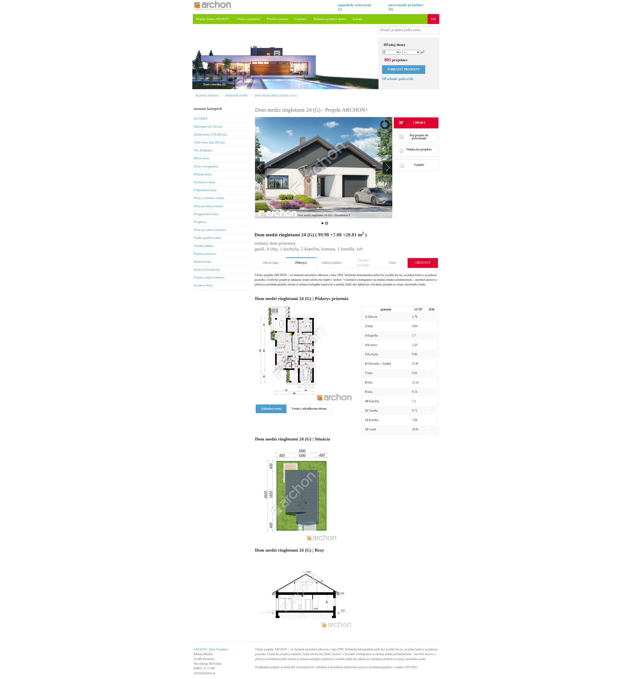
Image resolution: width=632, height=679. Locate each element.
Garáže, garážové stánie (207, 238)
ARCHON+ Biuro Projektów (211, 649)
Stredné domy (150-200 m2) (210, 134)
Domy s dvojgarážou (206, 166)
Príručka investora (277, 19)
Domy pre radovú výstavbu (210, 230)
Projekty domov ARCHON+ (213, 19)
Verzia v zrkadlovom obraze (309, 408)
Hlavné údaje (270, 262)
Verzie (392, 262)
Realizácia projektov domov (330, 19)
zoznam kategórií (208, 109)
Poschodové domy (204, 182)
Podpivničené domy (205, 190)
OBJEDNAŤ (423, 262)
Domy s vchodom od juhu (209, 198)
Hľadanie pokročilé (398, 79)
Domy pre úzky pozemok (208, 206)
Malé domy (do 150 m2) (208, 126)
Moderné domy (236, 95)
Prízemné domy (203, 174)
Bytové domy (201, 158)
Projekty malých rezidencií (209, 277)
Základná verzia (271, 408)
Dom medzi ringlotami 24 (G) (276, 95)
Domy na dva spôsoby (207, 269)
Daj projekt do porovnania (419, 137)
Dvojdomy (200, 222)
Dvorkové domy (203, 285)
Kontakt (357, 19)
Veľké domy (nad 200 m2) (209, 142)
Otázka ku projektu (419, 149)
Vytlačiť (419, 165)
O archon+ (301, 19)
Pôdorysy (301, 262)
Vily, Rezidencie (203, 150)
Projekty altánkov (204, 246)
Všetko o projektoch (248, 19)
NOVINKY (201, 118)
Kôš (433, 19)
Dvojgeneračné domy (206, 214)
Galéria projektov (331, 262)
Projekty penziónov (205, 254)
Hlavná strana (207, 95)
